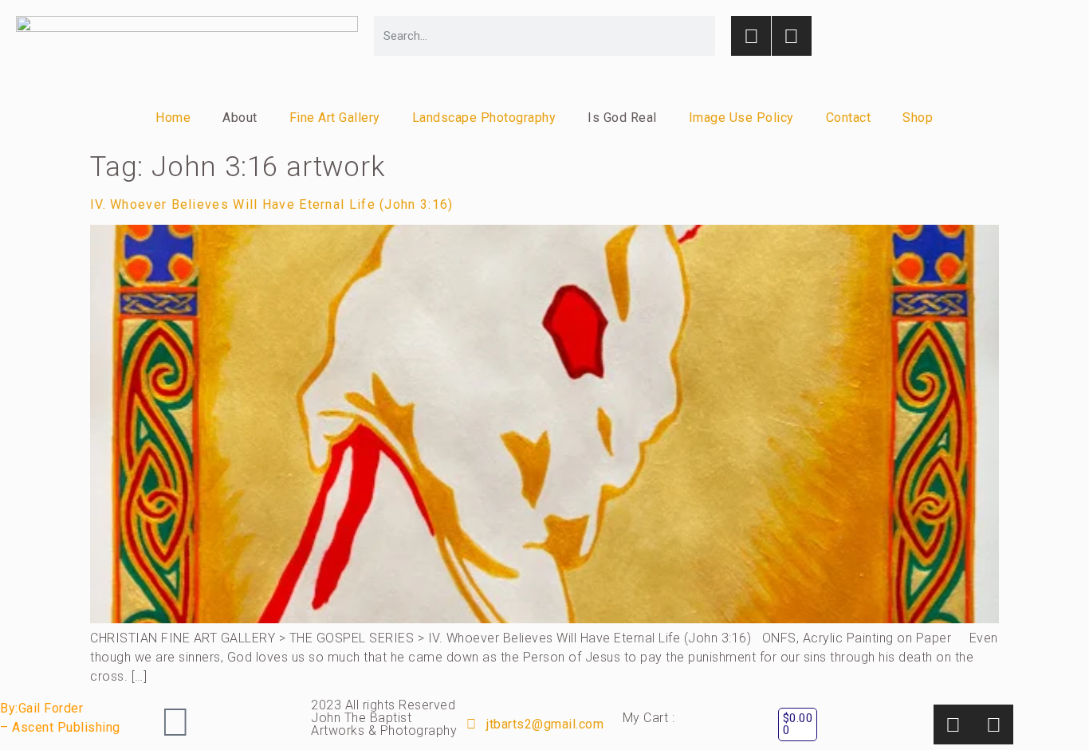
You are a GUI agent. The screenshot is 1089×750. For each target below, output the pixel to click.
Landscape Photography (484, 117)
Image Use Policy (741, 117)
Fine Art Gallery (334, 117)
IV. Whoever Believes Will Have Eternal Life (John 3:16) (272, 204)
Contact (848, 117)
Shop (917, 117)
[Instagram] (751, 36)
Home (173, 117)
